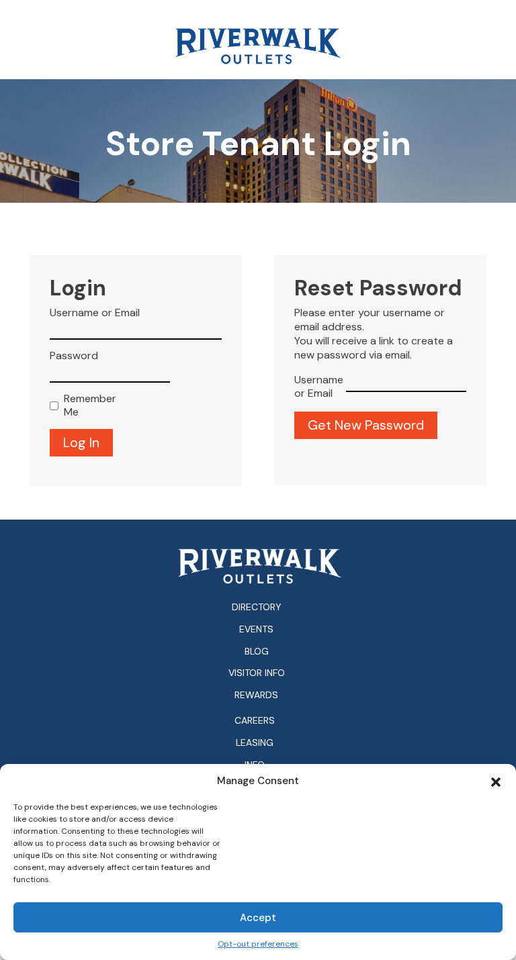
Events (256, 629)
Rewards (256, 695)
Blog (257, 651)
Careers (254, 720)
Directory (257, 607)
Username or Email (95, 313)
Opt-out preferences (258, 944)
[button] (496, 780)
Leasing (254, 743)
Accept (258, 917)
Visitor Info (256, 673)
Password (74, 356)
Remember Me (87, 406)
